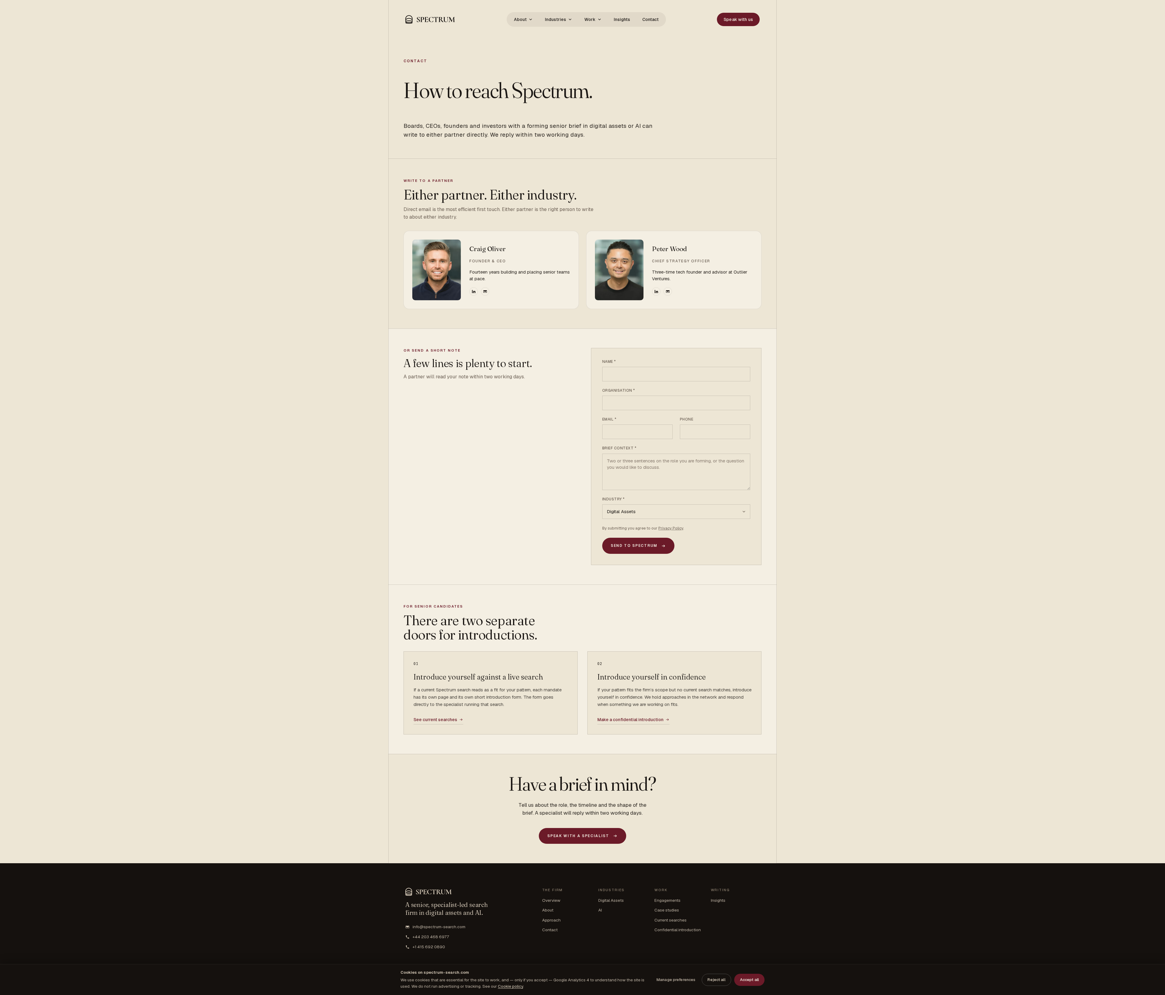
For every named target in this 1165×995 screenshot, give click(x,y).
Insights (622, 19)
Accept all (749, 979)
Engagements (667, 900)
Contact (650, 19)
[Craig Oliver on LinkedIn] (473, 291)
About (520, 19)
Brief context (619, 448)
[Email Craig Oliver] (485, 291)
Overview (551, 900)
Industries (555, 19)
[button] (430, 19)
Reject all (716, 979)
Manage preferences (676, 979)
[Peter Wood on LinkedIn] (656, 291)
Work (590, 19)
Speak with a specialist (578, 835)
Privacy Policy (670, 528)
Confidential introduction (677, 929)
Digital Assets (611, 900)
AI (600, 910)
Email (609, 419)
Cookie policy (510, 986)
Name (609, 361)
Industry (613, 499)
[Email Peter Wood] (668, 291)
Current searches (670, 920)
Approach (551, 920)
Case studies (666, 910)
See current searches (435, 719)
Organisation (618, 390)
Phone (686, 419)
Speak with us (738, 19)
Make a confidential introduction (630, 719)
